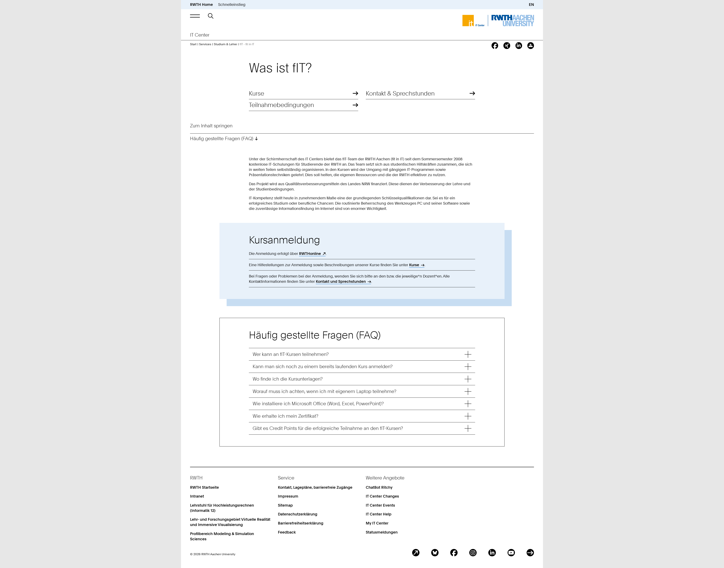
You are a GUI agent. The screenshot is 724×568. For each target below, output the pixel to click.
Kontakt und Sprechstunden (341, 281)
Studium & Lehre (225, 44)
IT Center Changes (382, 496)
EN (531, 4)
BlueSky (435, 552)
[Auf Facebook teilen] (495, 45)
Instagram (473, 552)
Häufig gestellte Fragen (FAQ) (221, 138)
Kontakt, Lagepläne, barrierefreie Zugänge (315, 487)
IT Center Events (380, 505)
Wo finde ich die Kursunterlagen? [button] (288, 379)
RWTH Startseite (204, 487)
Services (205, 44)
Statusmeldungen (382, 532)
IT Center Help (378, 514)
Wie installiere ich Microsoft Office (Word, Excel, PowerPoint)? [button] (318, 403)
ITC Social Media (530, 552)
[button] (195, 16)
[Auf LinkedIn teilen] (518, 45)
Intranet (197, 496)
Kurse (256, 93)
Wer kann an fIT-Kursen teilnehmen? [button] (291, 354)
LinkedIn (492, 552)
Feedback (287, 532)
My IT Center (377, 523)
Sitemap (285, 505)
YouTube (511, 552)
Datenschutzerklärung (297, 514)
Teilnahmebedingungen (281, 105)
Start (193, 44)
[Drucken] (530, 45)
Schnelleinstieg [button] (231, 4)
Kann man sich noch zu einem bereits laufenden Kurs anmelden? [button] (323, 366)
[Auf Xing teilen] (506, 45)
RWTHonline (310, 253)
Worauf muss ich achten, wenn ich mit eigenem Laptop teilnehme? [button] (324, 391)
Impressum (288, 496)
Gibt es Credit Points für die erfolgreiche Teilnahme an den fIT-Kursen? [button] (328, 428)
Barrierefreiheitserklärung (300, 523)
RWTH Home (201, 4)
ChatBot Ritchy (379, 487)
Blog (416, 552)
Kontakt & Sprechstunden (400, 93)
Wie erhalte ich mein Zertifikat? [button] (285, 416)
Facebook (454, 552)
